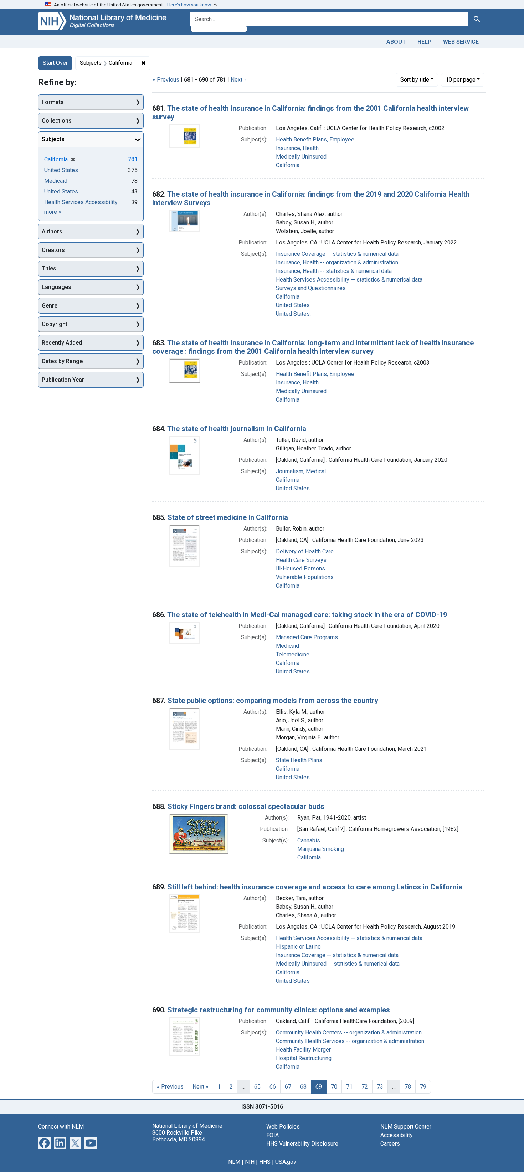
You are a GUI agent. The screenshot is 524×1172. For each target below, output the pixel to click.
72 (364, 1086)
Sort (414, 79)
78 (408, 1086)
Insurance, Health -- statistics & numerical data (334, 271)
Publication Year (63, 379)
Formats (53, 102)
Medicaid (287, 645)
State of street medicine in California (228, 517)
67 (288, 1086)
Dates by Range (62, 361)
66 (272, 1086)
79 (423, 1086)
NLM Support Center (405, 1126)
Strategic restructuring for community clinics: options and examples (279, 1010)
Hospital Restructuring (304, 1058)
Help (424, 41)
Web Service (461, 41)
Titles (49, 268)
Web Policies (283, 1126)
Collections (57, 120)
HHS (265, 1161)
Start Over (55, 63)
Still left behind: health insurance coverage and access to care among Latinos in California (315, 887)
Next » (239, 79)
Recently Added (62, 342)
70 (334, 1086)
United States (293, 305)
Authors (52, 231)
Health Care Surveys (301, 560)
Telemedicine (292, 654)
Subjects (53, 139)
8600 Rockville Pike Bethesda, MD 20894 (178, 1136)
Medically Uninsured (301, 156)
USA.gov (285, 1161)
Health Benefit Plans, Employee (315, 139)
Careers (390, 1143)
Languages (56, 287)
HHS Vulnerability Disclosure (302, 1143)
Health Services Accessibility (81, 202)
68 (303, 1086)
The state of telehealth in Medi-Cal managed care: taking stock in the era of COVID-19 (307, 614)
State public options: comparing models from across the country (273, 700)
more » (52, 211)
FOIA (272, 1135)
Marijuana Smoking (320, 849)
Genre (49, 305)
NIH (250, 1161)
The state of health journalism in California (236, 428)
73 (380, 1086)
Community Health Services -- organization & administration (350, 1041)
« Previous (166, 79)
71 (349, 1086)
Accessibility (396, 1135)
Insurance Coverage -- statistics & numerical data (337, 254)
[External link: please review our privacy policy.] (44, 1142)
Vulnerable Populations (305, 577)
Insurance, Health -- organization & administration (337, 262)
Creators (53, 250)
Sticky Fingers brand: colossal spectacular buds (246, 806)
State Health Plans (299, 760)
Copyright (54, 324)
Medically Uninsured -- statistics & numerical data (338, 963)
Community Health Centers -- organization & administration (349, 1032)
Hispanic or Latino (298, 946)
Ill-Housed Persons (300, 568)
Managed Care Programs (307, 637)
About (396, 41)
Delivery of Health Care (305, 551)
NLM (234, 1161)
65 (257, 1086)
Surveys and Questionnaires (311, 288)
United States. (293, 313)
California (287, 165)
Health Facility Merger (303, 1049)
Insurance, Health (297, 148)
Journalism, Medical (301, 471)
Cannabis (308, 840)
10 (461, 79)
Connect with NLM (61, 1126)
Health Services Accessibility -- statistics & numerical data (349, 279)
